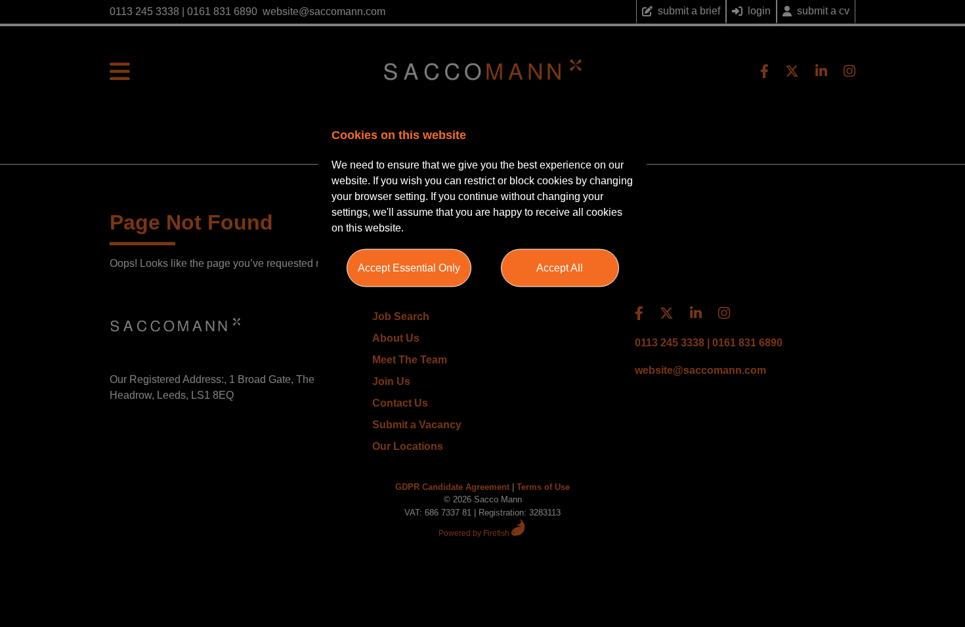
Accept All (559, 267)
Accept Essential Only (409, 267)
